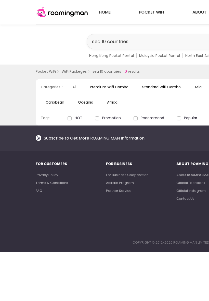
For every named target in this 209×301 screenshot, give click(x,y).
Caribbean (55, 102)
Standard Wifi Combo (161, 87)
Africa (112, 102)
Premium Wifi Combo (109, 87)
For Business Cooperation (127, 174)
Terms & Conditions (52, 182)
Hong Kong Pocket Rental (111, 55)
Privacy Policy (47, 174)
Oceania (85, 102)
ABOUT (199, 12)
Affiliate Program (120, 182)
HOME (105, 12)
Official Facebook (190, 182)
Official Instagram (191, 190)
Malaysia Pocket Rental (159, 55)
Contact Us (185, 198)
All (74, 87)
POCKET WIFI (151, 12)
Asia (198, 87)
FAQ (39, 190)
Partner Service (119, 190)
